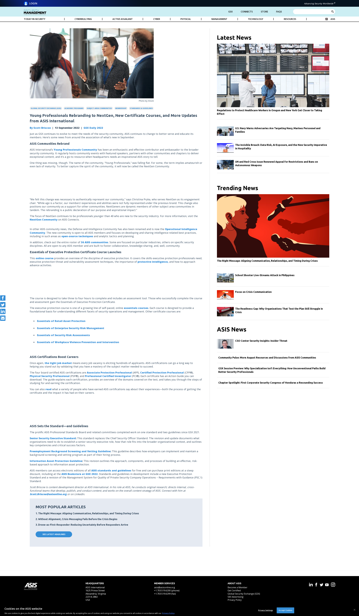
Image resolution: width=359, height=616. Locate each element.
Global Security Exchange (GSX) (244, 593)
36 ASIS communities (94, 242)
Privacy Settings (265, 610)
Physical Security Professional (50, 376)
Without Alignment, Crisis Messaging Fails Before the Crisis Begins (77, 519)
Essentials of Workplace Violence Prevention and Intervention (78, 342)
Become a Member (237, 587)
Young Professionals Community (75, 149)
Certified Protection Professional (162, 372)
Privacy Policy (235, 599)
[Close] (354, 610)
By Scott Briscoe (40, 127)
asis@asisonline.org (164, 587)
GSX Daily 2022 (93, 127)
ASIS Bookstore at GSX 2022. (79, 474)
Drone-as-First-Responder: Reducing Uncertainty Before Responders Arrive (83, 524)
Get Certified (234, 590)
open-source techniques (77, 236)
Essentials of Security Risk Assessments (63, 335)
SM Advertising (235, 596)
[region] (179, 610)
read (48, 389)
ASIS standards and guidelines (111, 470)
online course (44, 258)
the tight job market (58, 363)
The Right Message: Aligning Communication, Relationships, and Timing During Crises (88, 513)
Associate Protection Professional (109, 372)
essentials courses (136, 308)
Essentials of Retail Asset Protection (61, 321)
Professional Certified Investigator (108, 376)
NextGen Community (43, 219)
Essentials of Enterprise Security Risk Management (70, 328)
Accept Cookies (285, 610)
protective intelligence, (153, 261)
